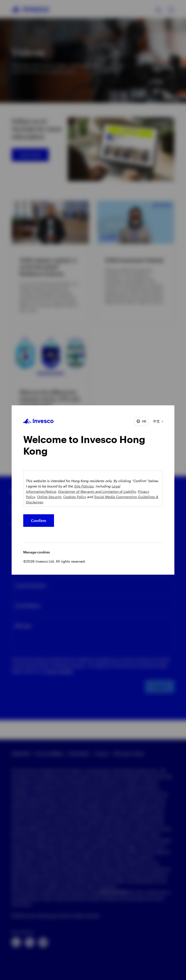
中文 (156, 421)
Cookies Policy (74, 497)
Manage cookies (36, 552)
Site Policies (84, 486)
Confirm (38, 520)
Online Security (49, 497)
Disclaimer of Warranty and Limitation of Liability (97, 491)
